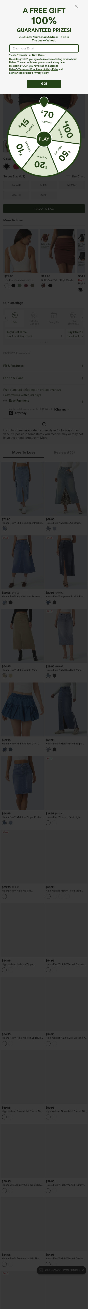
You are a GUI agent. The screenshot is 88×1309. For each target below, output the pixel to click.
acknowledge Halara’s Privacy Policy (29, 72)
